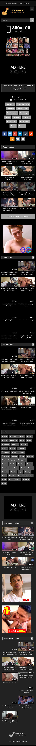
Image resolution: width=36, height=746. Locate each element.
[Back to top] (30, 740)
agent (5, 436)
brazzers (6, 452)
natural (6, 472)
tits (12, 479)
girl (4, 460)
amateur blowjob (24, 104)
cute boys (25, 113)
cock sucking (13, 113)
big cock (15, 444)
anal (22, 436)
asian (29, 436)
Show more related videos (18, 217)
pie (21, 472)
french (15, 456)
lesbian (22, 464)
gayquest (21, 97)
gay (23, 456)
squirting (12, 475)
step (21, 475)
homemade (25, 121)
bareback (14, 440)
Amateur (10, 104)
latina (13, 464)
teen (13, 126)
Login (20, 3)
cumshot (6, 456)
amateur (14, 436)
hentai (5, 464)
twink (18, 479)
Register (27, 3)
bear (29, 440)
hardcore (22, 460)
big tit (5, 448)
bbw (22, 440)
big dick (25, 444)
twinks (22, 126)
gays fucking (12, 121)
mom (31, 468)
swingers (29, 475)
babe (5, 440)
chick (22, 452)
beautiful (6, 444)
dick (8, 117)
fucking (17, 117)
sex (5, 475)
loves (30, 464)
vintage (27, 479)
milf (17, 468)
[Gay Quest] (15, 12)
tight (5, 479)
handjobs (13, 460)
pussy (28, 472)
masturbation (7, 468)
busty (15, 452)
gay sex (27, 117)
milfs (24, 468)
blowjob (11, 108)
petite (14, 472)
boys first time (23, 108)
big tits (13, 448)
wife (5, 483)
